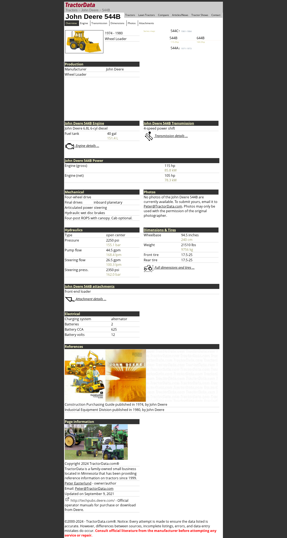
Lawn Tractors (146, 15)
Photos (132, 23)
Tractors (72, 10)
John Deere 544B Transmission (169, 123)
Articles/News (180, 15)
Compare (163, 15)
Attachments (146, 23)
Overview (71, 23)
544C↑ (181, 31)
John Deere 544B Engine (84, 123)
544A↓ (181, 48)
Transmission (99, 23)
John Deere (90, 10)
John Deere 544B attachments (90, 286)
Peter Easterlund (78, 483)
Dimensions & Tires (160, 230)
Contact (215, 15)
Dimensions (117, 23)
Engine (84, 23)
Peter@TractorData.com (163, 206)
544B (106, 10)
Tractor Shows (199, 15)
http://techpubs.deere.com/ (92, 500)
